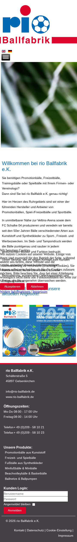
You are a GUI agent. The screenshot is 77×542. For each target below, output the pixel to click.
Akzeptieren (12, 286)
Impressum (40, 292)
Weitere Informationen (15, 292)
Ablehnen (37, 286)
